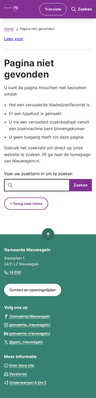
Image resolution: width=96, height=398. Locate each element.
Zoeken (80, 185)
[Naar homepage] (19, 9)
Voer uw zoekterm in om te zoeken (38, 173)
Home (9, 29)
